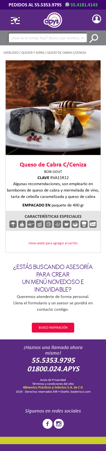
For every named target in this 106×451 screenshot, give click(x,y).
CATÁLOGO (10, 53)
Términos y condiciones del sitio (53, 384)
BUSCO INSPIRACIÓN (53, 327)
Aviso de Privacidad (53, 380)
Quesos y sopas (32, 53)
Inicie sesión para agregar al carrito (53, 243)
